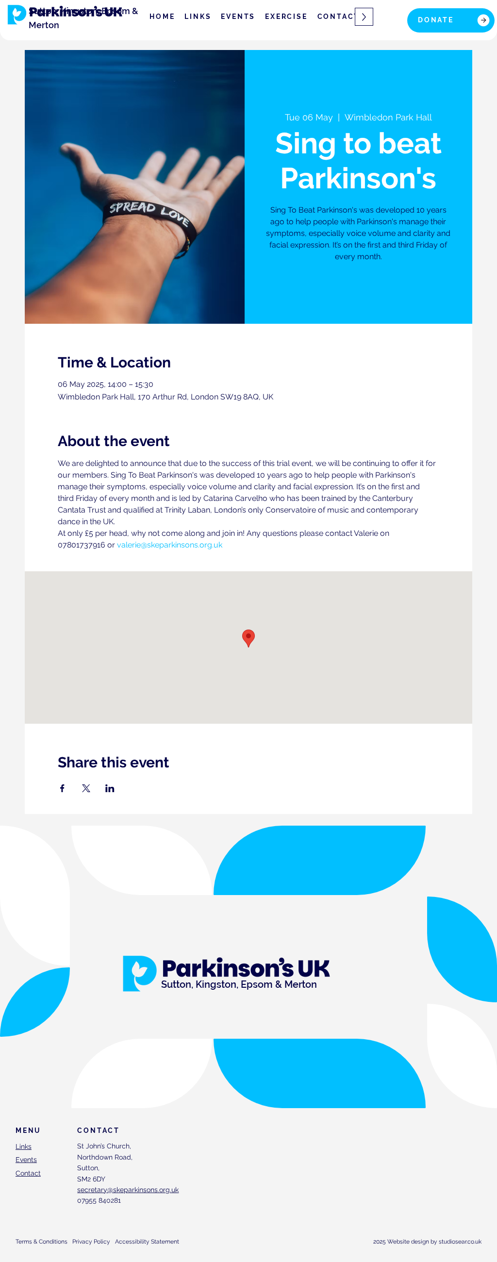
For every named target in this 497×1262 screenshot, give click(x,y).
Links (24, 1146)
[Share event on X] (86, 788)
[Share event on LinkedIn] (110, 788)
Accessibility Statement (147, 1241)
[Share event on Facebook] (62, 788)
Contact (28, 1173)
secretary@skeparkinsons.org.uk (128, 1190)
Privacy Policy (91, 1241)
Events (26, 1159)
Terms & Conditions (41, 1241)
